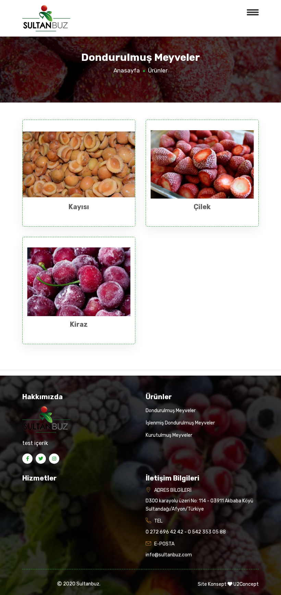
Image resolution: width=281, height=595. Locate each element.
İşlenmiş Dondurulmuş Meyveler (180, 423)
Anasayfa (126, 70)
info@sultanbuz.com (169, 555)
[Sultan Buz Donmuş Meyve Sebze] (46, 18)
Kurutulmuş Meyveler (169, 435)
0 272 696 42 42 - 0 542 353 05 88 (186, 532)
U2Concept (246, 584)
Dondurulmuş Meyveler (171, 411)
